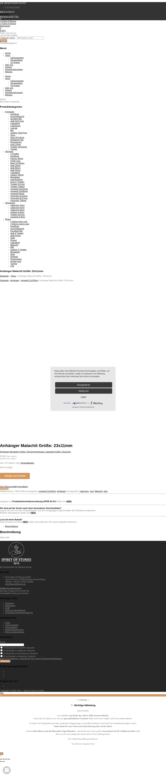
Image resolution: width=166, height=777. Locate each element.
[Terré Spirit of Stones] (8, 21)
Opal (12, 254)
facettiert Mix (16, 119)
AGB (7, 608)
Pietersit (14, 257)
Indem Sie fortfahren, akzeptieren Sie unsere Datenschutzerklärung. (31, 659)
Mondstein (15, 177)
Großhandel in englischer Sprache (19, 651)
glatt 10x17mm (17, 121)
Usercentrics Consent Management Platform (44, 418)
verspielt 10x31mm (19, 189)
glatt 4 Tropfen (16, 233)
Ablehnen (83, 390)
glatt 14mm (15, 165)
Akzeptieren (50, 413)
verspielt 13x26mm (19, 191)
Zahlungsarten (17, 58)
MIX (12, 247)
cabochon (84, 491)
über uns (9, 65)
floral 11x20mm (17, 163)
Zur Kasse (15, 62)
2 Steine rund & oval (19, 224)
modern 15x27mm (18, 133)
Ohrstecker (10, 203)
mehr (84, 397)
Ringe (8, 219)
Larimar (13, 128)
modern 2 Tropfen (18, 250)
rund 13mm (15, 144)
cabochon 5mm (17, 208)
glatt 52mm (15, 170)
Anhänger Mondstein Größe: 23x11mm (18, 452)
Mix (12, 130)
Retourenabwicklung (14, 632)
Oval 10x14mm (17, 137)
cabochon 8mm (17, 210)
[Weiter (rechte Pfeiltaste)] (4, 761)
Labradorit (15, 123)
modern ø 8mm (17, 212)
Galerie (8, 67)
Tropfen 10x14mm (18, 147)
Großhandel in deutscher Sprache (18, 648)
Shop (7, 55)
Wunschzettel (9, 17)
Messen (8, 72)
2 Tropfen (14, 154)
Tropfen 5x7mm (17, 184)
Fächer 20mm (16, 158)
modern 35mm (17, 175)
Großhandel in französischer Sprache (20, 653)
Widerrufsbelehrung (14, 630)
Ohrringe (9, 151)
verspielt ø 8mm (17, 217)
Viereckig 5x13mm (18, 196)
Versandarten (16, 60)
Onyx (12, 135)
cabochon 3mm (17, 205)
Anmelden (4, 14)
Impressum (10, 606)
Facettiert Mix (16, 231)
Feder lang (15, 161)
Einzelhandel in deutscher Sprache (19, 656)
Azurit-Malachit (17, 116)
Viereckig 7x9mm (18, 201)
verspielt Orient (17, 194)
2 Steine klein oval (18, 222)
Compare (4, 489)
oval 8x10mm (16, 180)
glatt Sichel (15, 236)
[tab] (85, 526)
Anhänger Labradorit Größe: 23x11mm (53, 452)
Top (1, 693)
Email (2, 642)
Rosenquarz (16, 142)
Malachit (14, 245)
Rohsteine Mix (17, 140)
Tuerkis (13, 149)
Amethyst (14, 114)
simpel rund (15, 261)
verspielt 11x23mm (29, 280)
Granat (13, 240)
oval (92, 491)
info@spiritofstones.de (15, 584)
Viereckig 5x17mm (18, 198)
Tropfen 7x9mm (17, 187)
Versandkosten (27, 463)
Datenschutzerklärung (15, 610)
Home (8, 53)
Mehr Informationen (26, 413)
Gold (12, 238)
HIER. (69, 501)
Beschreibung (11, 526)
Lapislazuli (15, 126)
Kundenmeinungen (14, 69)
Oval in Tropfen (17, 182)
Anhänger (9, 112)
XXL (12, 266)
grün (105, 491)
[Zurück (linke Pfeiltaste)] (1, 761)
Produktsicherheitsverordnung (19, 613)
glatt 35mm (15, 168)
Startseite (4, 276)
